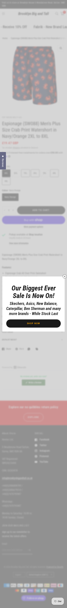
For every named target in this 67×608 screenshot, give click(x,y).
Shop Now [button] (33, 323)
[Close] (65, 276)
